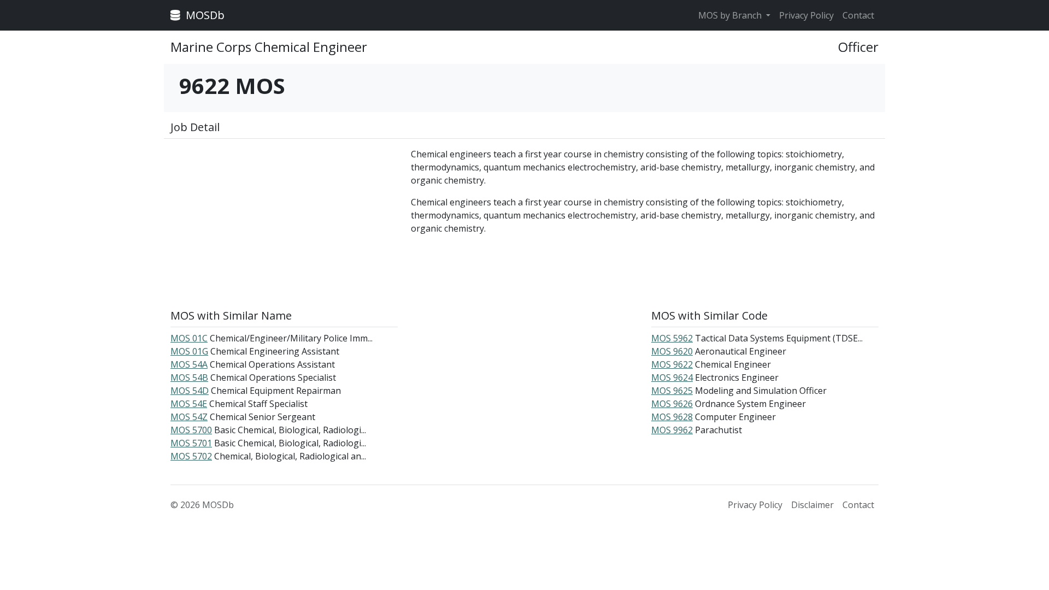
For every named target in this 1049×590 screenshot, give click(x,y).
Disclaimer (812, 505)
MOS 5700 (191, 430)
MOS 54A (189, 364)
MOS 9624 (672, 377)
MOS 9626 (672, 404)
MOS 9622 (672, 364)
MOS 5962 (672, 338)
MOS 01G (189, 351)
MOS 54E (188, 404)
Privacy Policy (806, 15)
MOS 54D (189, 391)
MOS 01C (189, 338)
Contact (858, 15)
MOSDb (204, 15)
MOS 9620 (672, 351)
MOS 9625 (672, 391)
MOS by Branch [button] (731, 15)
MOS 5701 (191, 443)
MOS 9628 (672, 417)
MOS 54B (189, 377)
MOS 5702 (191, 456)
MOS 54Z (189, 417)
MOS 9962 (672, 430)
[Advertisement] (284, 224)
